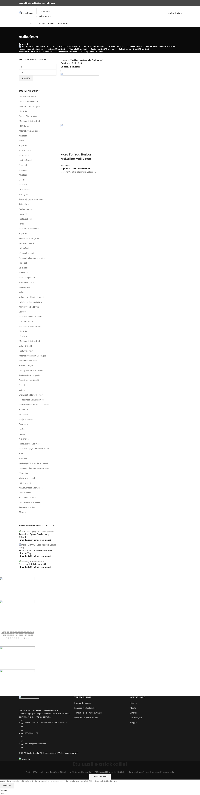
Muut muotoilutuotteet (29, 121)
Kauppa (133, 722)
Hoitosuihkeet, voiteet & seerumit (34, 404)
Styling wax (24, 194)
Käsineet (23, 458)
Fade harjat (24, 424)
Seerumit (23, 165)
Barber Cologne (26, 365)
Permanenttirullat (27, 507)
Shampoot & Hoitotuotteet (31, 395)
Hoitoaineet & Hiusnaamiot (31, 399)
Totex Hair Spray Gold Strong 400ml (34, 535)
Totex (21, 140)
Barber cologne (26, 209)
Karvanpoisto (25, 287)
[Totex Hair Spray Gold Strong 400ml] (36, 531)
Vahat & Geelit (25, 346)
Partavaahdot (25, 219)
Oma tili (133, 712)
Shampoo (23, 170)
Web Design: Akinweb (68, 753)
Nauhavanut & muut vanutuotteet (34, 468)
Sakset (22, 385)
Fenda (21, 223)
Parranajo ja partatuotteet (31, 199)
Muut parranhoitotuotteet (31, 370)
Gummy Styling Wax (28, 116)
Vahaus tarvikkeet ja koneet (31, 297)
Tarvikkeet (23, 414)
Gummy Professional (28, 101)
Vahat (21, 292)
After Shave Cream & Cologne (32, 355)
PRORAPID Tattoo (27, 96)
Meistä (133, 708)
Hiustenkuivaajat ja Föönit (31, 316)
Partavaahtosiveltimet (29, 443)
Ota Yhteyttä (136, 717)
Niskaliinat (24, 473)
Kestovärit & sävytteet (29, 238)
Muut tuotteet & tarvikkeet (31, 487)
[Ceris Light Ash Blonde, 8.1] (32, 561)
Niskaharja (24, 439)
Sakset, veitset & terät (29, 380)
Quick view (64, 176)
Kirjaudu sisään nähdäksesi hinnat (35, 540)
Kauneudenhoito (26, 282)
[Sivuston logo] (26, 12)
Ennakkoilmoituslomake (85, 708)
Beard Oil (23, 214)
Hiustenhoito (25, 150)
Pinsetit (22, 512)
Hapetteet (23, 145)
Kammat (22, 434)
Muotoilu (23, 111)
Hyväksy (7, 785)
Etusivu (64, 60)
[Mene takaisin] (22, 30)
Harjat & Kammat (26, 419)
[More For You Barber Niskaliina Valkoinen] (80, 98)
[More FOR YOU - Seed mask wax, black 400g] (37, 546)
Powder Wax (24, 189)
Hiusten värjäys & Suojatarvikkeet (34, 448)
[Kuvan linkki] (29, 702)
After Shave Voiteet (28, 360)
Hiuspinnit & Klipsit (27, 497)
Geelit (21, 179)
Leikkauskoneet (26, 321)
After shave (24, 204)
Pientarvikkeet (25, 492)
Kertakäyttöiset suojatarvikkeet (33, 463)
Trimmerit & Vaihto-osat (30, 326)
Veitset (22, 390)
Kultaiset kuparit (26, 243)
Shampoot (23, 409)
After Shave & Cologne (29, 106)
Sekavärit (23, 267)
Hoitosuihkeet (25, 160)
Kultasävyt (24, 248)
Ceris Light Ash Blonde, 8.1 (32, 564)
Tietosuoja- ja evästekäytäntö (88, 712)
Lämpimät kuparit (26, 253)
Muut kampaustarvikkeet (30, 502)
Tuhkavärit (24, 272)
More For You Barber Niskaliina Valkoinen (76, 156)
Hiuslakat (23, 184)
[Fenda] (81, 635)
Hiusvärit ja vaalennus (29, 228)
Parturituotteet (26, 351)
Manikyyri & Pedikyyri (29, 307)
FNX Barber (24, 126)
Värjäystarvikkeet (27, 478)
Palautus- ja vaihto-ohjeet (86, 717)
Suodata (26, 78)
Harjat (22, 429)
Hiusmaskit (24, 155)
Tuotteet (23, 44)
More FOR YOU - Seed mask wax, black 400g (35, 552)
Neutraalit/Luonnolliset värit (32, 258)
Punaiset (23, 263)
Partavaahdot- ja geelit (29, 375)
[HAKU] (161, 13)
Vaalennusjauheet (27, 277)
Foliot (21, 453)
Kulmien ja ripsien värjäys (30, 302)
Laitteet (22, 311)
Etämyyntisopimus (82, 703)
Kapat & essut (25, 483)
